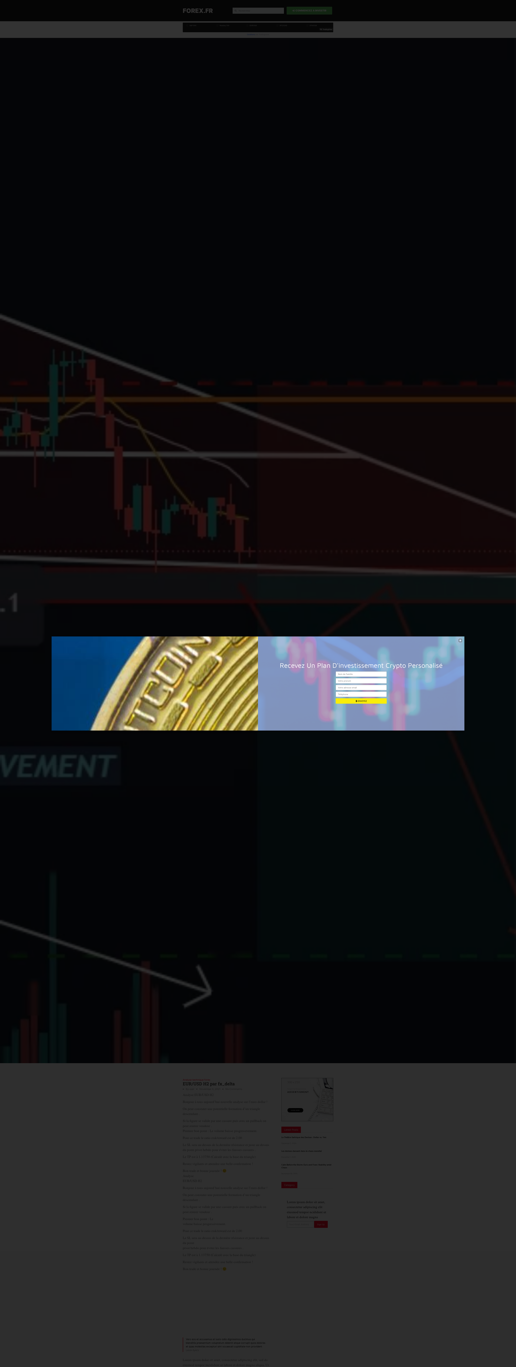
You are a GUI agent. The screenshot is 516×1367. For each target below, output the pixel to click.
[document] (258, 683)
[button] (460, 640)
